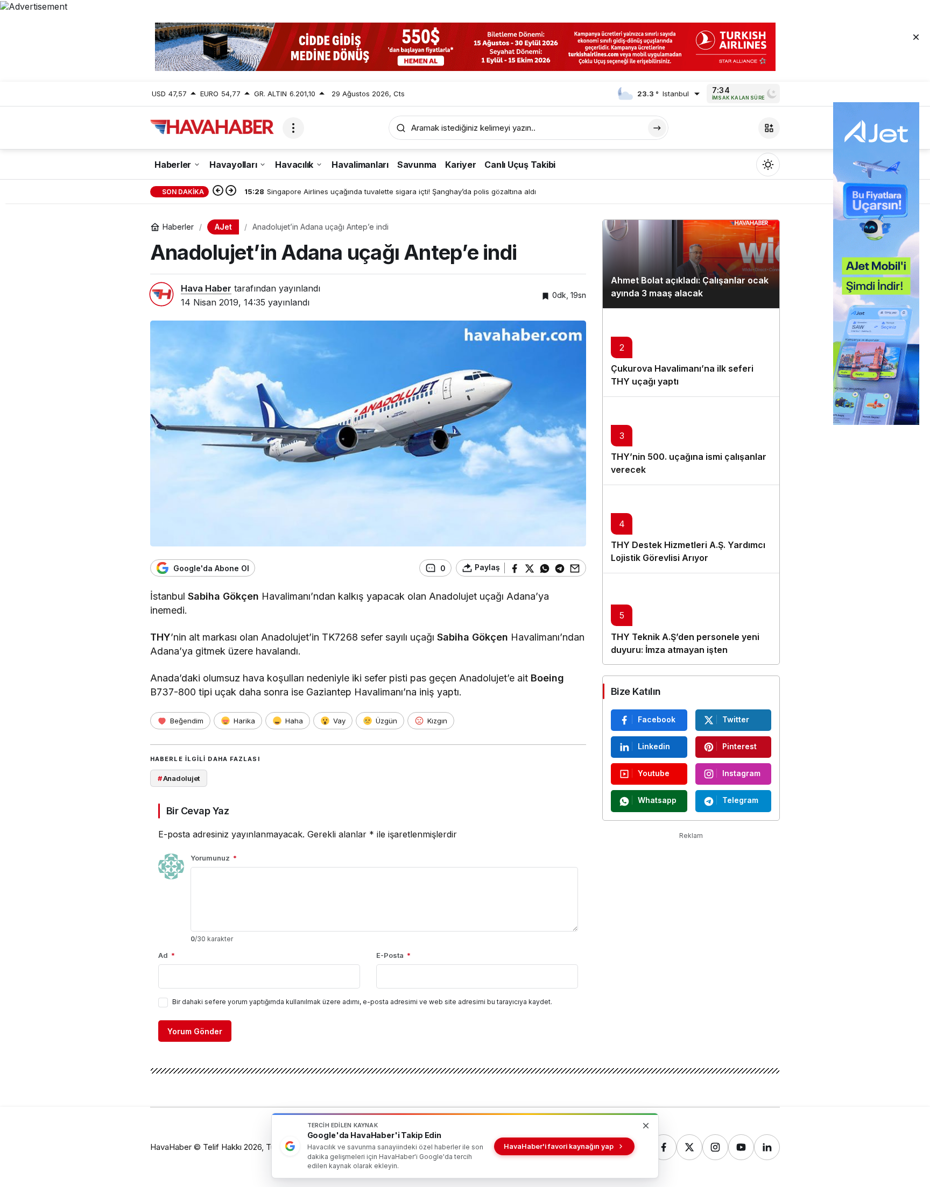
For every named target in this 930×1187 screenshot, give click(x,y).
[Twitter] (689, 1147)
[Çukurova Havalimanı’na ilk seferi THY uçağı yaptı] (691, 352)
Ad (166, 955)
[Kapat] (916, 36)
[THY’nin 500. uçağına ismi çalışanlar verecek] (691, 440)
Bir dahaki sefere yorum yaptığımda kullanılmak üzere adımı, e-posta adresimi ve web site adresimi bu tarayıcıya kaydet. (362, 1002)
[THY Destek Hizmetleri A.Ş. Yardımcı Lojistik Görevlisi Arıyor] (691, 529)
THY (160, 637)
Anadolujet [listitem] (179, 778)
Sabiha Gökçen (223, 596)
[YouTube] (741, 1147)
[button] (769, 128)
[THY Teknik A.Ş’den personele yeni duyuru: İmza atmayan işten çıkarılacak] (691, 618)
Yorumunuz (214, 858)
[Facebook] (664, 1147)
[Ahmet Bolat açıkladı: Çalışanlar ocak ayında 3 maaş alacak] (691, 264)
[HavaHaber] (212, 127)
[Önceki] (218, 191)
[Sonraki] (230, 191)
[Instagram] (715, 1147)
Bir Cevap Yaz (197, 810)
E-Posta (393, 955)
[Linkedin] (767, 1147)
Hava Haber (206, 288)
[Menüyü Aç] (293, 128)
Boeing (547, 678)
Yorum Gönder (194, 1031)
